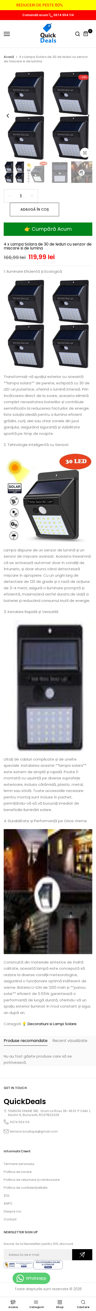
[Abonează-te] (82, 1254)
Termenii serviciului (19, 1164)
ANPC (8, 1203)
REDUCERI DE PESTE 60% (39, 5)
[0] (86, 34)
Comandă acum (35, 15)
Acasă (9, 57)
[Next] (85, 116)
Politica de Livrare (18, 1171)
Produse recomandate (26, 1040)
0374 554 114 (63, 15)
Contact (10, 1219)
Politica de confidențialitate (26, 1187)
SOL (7, 1195)
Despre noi (12, 1211)
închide (84, 5)
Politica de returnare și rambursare (32, 1179)
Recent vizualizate (69, 1040)
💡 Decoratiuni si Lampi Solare (49, 1023)
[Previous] (11, 116)
